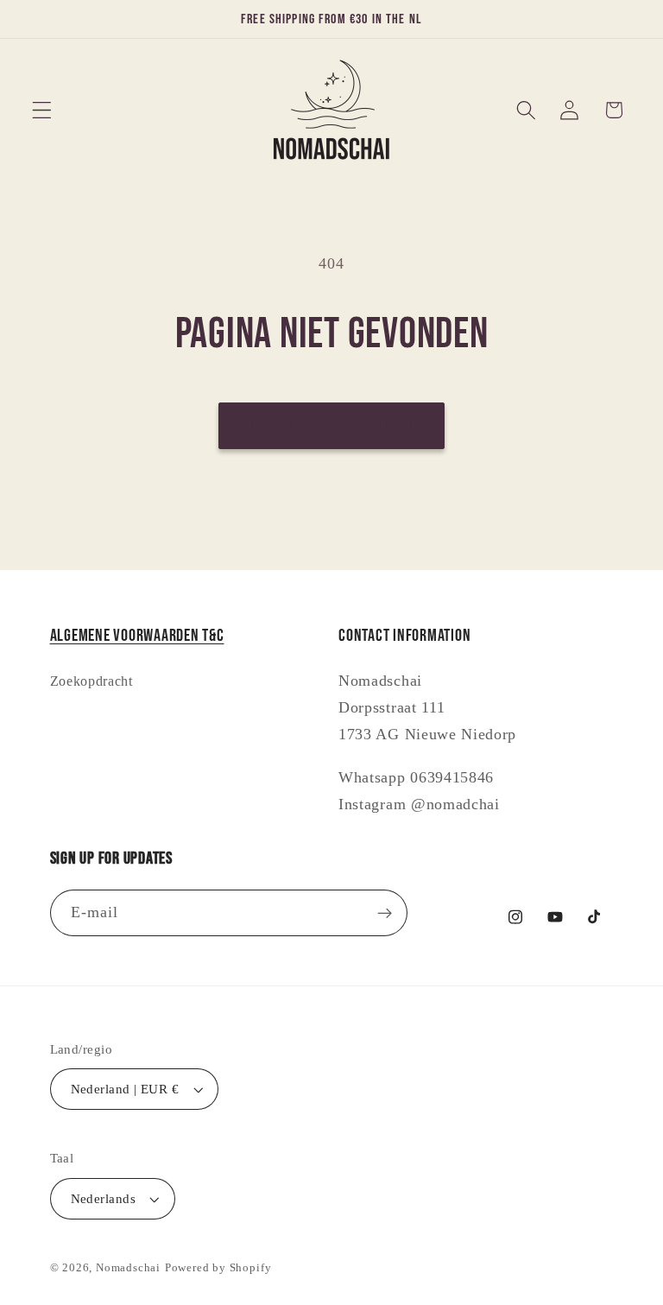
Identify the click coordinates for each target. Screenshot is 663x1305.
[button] (42, 110)
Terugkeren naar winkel (331, 425)
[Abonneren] (385, 913)
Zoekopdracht (91, 681)
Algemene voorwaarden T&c (137, 635)
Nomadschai (128, 1268)
